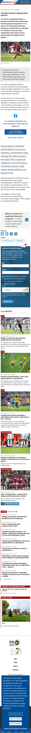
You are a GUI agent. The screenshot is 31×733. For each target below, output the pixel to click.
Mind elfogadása (15, 724)
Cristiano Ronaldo (7, 240)
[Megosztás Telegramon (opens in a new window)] (11, 233)
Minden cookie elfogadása (15, 138)
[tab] (4, 512)
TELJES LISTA (6, 579)
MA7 (15, 659)
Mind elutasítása (15, 719)
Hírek (15, 662)
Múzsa (15, 666)
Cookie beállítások (15, 714)
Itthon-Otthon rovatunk (10, 626)
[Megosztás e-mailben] (2, 233)
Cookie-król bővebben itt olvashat (15, 728)
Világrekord (20, 240)
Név (3, 263)
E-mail (4, 270)
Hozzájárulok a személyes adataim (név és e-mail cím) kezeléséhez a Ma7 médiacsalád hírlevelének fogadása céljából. (15, 280)
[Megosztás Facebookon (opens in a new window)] (6, 233)
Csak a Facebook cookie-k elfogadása (15, 132)
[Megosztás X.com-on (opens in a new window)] (15, 233)
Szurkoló (15, 670)
